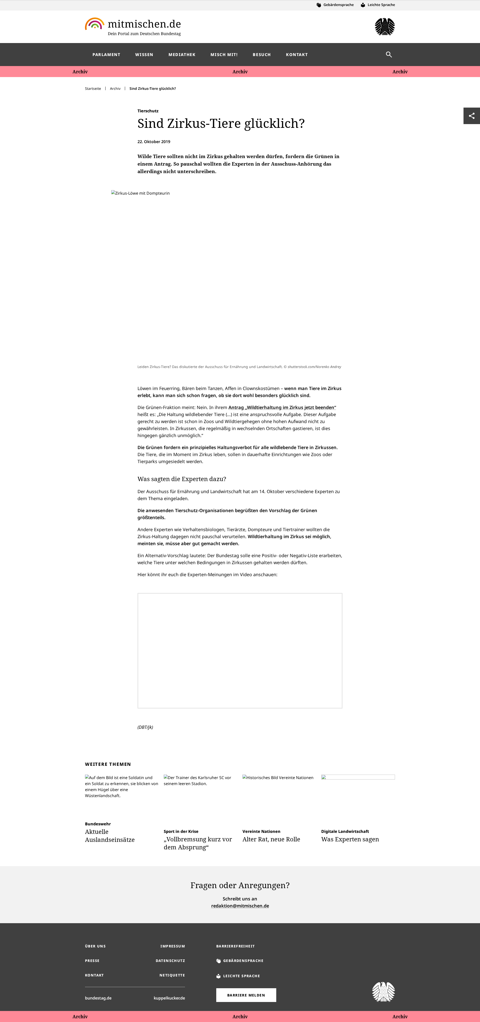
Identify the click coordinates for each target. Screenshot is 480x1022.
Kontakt (94, 975)
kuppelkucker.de (169, 998)
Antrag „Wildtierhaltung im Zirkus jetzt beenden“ (282, 407)
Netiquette (172, 975)
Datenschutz (170, 960)
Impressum (172, 946)
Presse (92, 960)
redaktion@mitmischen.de (240, 906)
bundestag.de (98, 998)
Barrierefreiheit (235, 946)
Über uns (95, 946)
